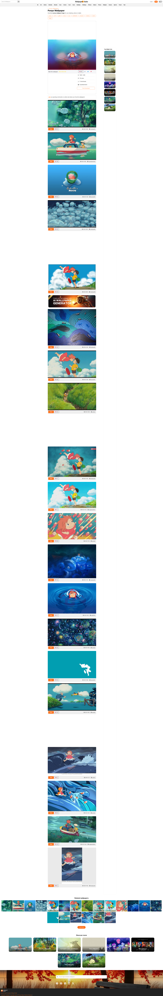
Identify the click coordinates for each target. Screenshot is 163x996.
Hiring (13, 993)
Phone (99, 4)
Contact (9, 993)
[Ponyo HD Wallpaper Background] (121, 905)
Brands (55, 4)
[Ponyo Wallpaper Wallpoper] (30, 905)
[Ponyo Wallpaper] (7, 905)
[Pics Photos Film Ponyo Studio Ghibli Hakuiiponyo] (110, 905)
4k (37, 4)
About (2, 993)
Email (16, 993)
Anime (45, 4)
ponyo (50, 15)
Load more (81, 927)
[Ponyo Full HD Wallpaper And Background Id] (87, 905)
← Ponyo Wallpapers (53, 8)
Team (5, 993)
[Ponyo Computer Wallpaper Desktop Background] (41, 905)
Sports (115, 4)
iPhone (89, 4)
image (50, 18)
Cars (60, 4)
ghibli (59, 15)
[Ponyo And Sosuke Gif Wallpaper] (87, 917)
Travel (120, 4)
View (51, 129)
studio (93, 15)
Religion (105, 4)
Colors (64, 4)
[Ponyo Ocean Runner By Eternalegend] (133, 905)
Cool (69, 4)
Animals (50, 4)
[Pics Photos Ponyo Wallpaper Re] (98, 905)
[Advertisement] (72, 30)
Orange (82, 979)
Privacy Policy (21, 995)
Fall (85, 979)
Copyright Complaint (5, 995)
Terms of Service (28, 995)
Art (41, 4)
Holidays (84, 4)
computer (82, 15)
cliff (55, 15)
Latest (151, 1)
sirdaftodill (75, 15)
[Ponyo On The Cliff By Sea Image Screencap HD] (64, 917)
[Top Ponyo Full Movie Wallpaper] (52, 905)
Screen (110, 4)
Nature (94, 4)
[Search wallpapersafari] (57, 977)
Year (124, 4)
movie (64, 15)
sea (69, 15)
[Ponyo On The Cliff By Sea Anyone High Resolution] (110, 917)
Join (156, 1)
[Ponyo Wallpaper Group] (98, 917)
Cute (74, 4)
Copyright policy (13, 995)
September (77, 979)
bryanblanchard (83, 84)
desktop (88, 15)
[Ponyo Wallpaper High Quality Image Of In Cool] (52, 917)
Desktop (78, 4)
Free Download (86, 88)
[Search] (18, 2)
